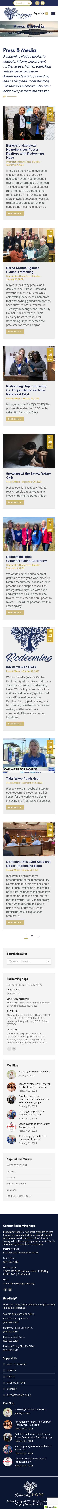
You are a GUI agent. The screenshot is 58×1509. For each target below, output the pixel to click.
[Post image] (11, 1074)
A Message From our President (34, 1071)
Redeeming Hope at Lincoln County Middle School (32, 1138)
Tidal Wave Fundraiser (23, 778)
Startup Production (34, 1504)
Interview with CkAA (21, 667)
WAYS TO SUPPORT (17, 1165)
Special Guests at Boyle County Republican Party (34, 1125)
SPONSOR (12, 1189)
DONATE (11, 1171)
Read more (13, 213)
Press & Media (33, 162)
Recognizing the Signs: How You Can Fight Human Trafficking (35, 1085)
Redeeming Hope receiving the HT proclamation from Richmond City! (26, 390)
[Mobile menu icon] (53, 13)
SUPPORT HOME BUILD (19, 1195)
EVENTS (11, 1177)
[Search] (29, 3)
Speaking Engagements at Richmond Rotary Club (32, 1113)
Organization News (15, 162)
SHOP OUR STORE (16, 1183)
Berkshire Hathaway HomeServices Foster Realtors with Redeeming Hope (34, 1099)
